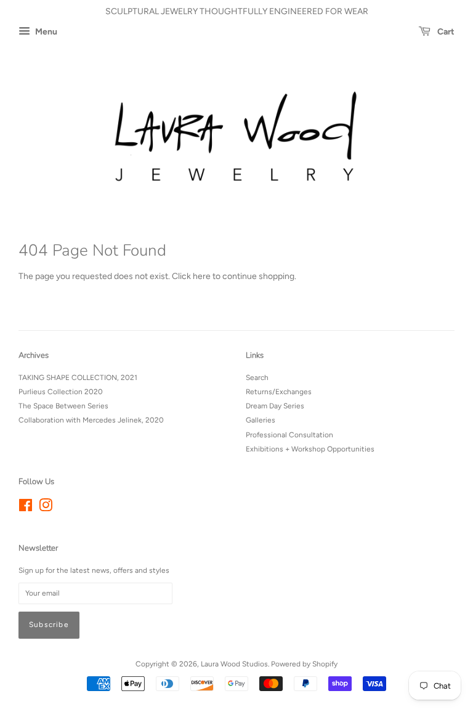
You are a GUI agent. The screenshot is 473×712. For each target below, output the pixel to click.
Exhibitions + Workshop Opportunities (310, 449)
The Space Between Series (63, 406)
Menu (45, 31)
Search (257, 377)
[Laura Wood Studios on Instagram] (45, 508)
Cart (445, 31)
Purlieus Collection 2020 (60, 391)
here (202, 276)
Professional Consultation (289, 435)
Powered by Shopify (304, 664)
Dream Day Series (275, 406)
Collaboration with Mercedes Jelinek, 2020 (91, 420)
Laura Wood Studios (234, 664)
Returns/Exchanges (279, 391)
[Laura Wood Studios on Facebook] (25, 508)
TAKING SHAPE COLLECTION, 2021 (77, 377)
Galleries (260, 420)
